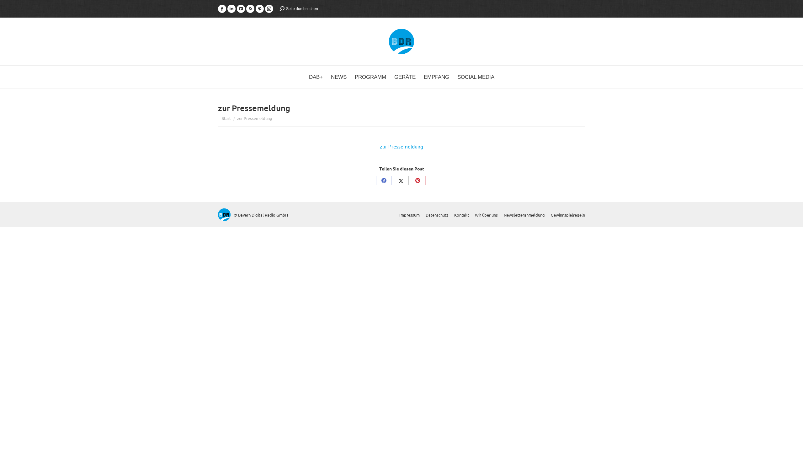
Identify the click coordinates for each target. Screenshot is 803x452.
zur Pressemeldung (401, 146)
